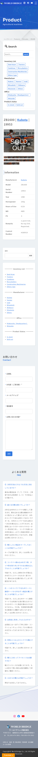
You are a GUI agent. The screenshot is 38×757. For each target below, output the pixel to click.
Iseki (25, 81)
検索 (6, 251)
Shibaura (21, 85)
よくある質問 (7, 744)
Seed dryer (12, 64)
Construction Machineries (17, 72)
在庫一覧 (12, 742)
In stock (11, 105)
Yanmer (19, 81)
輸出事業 (18, 742)
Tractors (22, 64)
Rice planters (23, 68)
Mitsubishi (12, 85)
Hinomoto (11, 89)
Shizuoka (11, 99)
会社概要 (30, 742)
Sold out (19, 105)
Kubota (10, 81)
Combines (11, 68)
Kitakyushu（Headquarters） (18, 95)
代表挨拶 (24, 742)
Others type (12, 75)
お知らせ (5, 742)
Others (20, 89)
